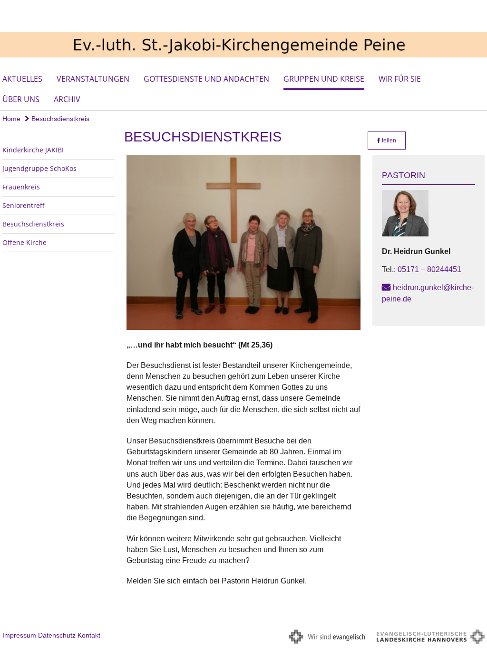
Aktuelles (22, 79)
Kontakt (89, 635)
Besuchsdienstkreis (59, 118)
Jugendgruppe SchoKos (39, 168)
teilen (388, 140)
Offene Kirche (24, 242)
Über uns (20, 99)
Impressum (19, 635)
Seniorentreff (23, 205)
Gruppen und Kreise (323, 79)
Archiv (67, 99)
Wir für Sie (400, 79)
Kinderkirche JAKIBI (33, 149)
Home (11, 118)
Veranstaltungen (93, 79)
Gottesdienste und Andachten (206, 79)
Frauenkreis (21, 186)
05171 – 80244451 (429, 269)
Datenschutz (57, 635)
